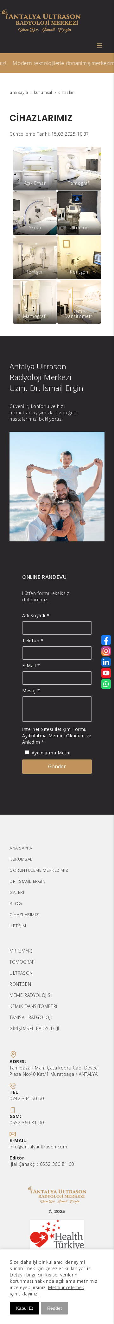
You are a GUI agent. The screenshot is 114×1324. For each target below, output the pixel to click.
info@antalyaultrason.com (38, 1147)
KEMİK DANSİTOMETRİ (34, 1006)
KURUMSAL (21, 859)
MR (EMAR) (21, 951)
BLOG (16, 903)
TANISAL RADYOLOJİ (31, 1017)
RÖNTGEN (20, 984)
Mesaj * (31, 691)
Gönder (57, 766)
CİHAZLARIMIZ (24, 914)
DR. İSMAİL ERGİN (28, 881)
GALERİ (17, 892)
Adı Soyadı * (35, 615)
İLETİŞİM (18, 925)
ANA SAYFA (21, 848)
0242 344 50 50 (27, 1098)
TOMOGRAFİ (23, 962)
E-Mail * (31, 665)
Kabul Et (24, 1308)
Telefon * (32, 640)
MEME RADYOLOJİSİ (31, 995)
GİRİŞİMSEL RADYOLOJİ (35, 1028)
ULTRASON (21, 973)
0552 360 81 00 (27, 1123)
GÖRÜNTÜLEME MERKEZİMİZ (39, 870)
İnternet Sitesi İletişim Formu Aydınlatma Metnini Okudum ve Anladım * (57, 735)
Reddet (54, 1308)
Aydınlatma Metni (51, 753)
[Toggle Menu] (99, 45)
